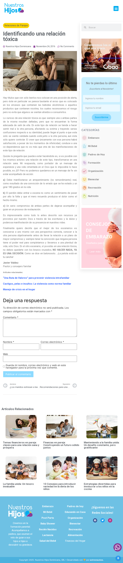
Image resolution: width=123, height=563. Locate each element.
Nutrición (93, 196)
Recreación (94, 187)
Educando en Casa (75, 512)
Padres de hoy (75, 506)
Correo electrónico (52, 342)
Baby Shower (47, 523)
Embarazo (93, 137)
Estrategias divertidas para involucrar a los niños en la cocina (100, 486)
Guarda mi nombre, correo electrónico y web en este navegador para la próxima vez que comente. (36, 366)
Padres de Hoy (96, 154)
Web (5, 354)
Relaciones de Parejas (16, 25)
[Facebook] (95, 520)
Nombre (8, 342)
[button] (116, 8)
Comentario (10, 317)
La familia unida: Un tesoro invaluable (18, 485)
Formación (94, 162)
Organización (95, 171)
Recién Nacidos (48, 529)
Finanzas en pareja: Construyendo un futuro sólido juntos (61, 445)
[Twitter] (102, 520)
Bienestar (93, 179)
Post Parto (48, 517)
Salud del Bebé (47, 540)
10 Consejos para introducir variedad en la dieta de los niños (59, 486)
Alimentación (75, 535)
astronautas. (97, 560)
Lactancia (47, 535)
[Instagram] (110, 520)
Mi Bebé (92, 146)
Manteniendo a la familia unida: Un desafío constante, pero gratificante (101, 445)
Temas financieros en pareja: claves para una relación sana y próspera (21, 445)
